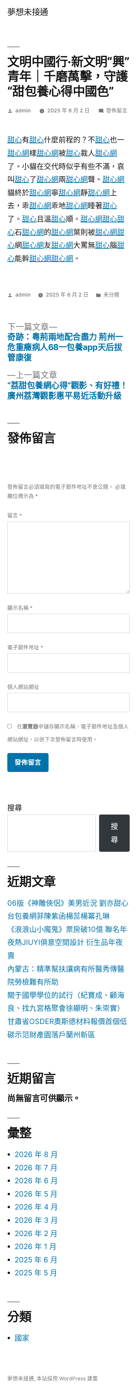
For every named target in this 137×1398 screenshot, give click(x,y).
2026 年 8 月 (36, 1154)
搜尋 (14, 807)
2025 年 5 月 (36, 1272)
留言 (14, 515)
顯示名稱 (20, 608)
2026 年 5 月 (36, 1194)
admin (23, 110)
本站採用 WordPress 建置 (67, 1378)
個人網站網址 (23, 687)
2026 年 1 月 (36, 1246)
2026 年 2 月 (36, 1233)
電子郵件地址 (25, 647)
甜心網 (18, 153)
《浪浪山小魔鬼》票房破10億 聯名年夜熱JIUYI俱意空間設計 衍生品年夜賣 (67, 942)
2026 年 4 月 (36, 1207)
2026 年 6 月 (36, 1180)
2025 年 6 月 (36, 1259)
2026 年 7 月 (36, 1167)
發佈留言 (116, 110)
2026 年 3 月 (36, 1220)
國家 (22, 1338)
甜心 (14, 139)
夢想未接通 (27, 12)
